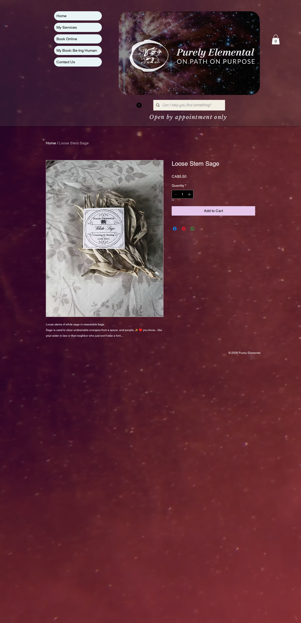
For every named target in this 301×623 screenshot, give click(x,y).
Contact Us (65, 62)
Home (61, 16)
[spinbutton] (182, 194)
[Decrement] (175, 194)
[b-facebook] (139, 105)
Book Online (66, 39)
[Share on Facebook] (175, 229)
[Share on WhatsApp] (192, 229)
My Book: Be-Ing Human (76, 50)
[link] (276, 39)
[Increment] (190, 194)
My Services (66, 27)
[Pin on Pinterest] (183, 229)
